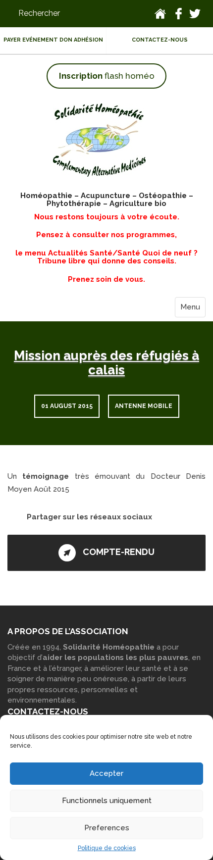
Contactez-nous (160, 40)
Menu (190, 307)
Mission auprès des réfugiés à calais (106, 362)
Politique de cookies (107, 848)
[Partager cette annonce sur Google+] (35, 528)
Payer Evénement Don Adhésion (53, 40)
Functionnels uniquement (107, 800)
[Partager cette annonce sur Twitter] (162, 516)
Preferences (106, 827)
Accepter (106, 773)
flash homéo (107, 76)
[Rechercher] (67, 13)
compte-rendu (118, 552)
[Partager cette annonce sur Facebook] (178, 516)
